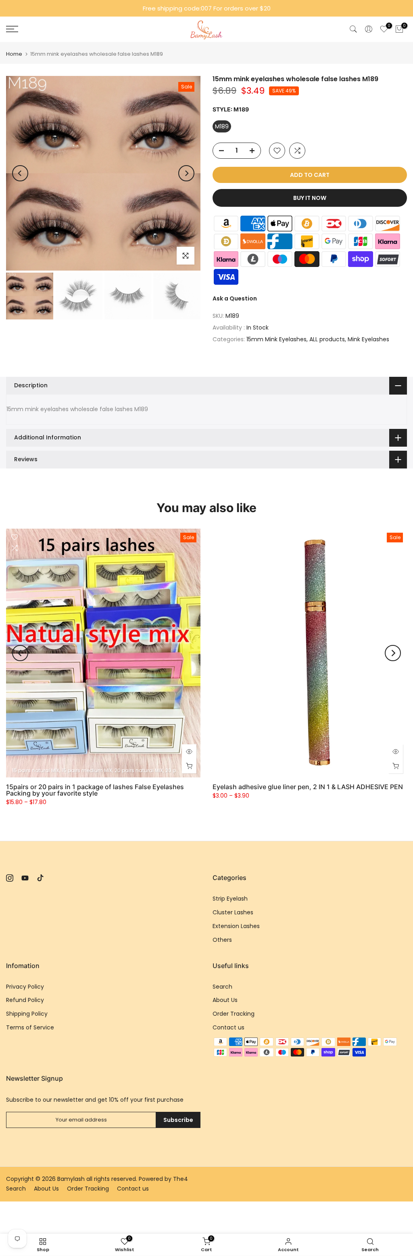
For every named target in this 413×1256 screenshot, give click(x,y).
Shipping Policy (27, 1014)
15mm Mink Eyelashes (276, 339)
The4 (180, 1179)
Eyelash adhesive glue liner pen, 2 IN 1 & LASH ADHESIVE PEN (308, 787)
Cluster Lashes (233, 912)
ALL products (327, 339)
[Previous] (20, 173)
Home (14, 54)
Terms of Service (30, 1027)
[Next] (186, 173)
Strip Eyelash (230, 899)
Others (222, 940)
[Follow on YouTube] (25, 878)
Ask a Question (235, 298)
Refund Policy (25, 1000)
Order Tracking (233, 1014)
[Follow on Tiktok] (40, 878)
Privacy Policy (25, 987)
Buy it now (309, 198)
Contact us (228, 1027)
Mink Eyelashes (368, 339)
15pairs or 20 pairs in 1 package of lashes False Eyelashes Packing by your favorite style (95, 790)
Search (222, 987)
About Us (225, 1000)
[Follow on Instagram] (9, 878)
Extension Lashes (236, 926)
